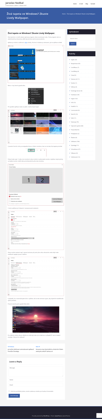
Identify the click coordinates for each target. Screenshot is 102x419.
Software (73, 141)
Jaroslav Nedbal (15, 2)
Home (64, 14)
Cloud (72, 75)
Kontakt (93, 4)
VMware (73, 153)
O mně (81, 4)
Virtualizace (74, 149)
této (26, 42)
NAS (72, 118)
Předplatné (74, 133)
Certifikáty (74, 71)
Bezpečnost (74, 63)
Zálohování (74, 157)
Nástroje (73, 122)
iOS (72, 102)
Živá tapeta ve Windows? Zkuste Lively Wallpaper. (81, 14)
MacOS (73, 114)
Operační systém (76, 126)
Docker (73, 83)
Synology (73, 145)
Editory (73, 87)
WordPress (46, 416)
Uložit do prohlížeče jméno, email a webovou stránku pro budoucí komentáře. (32, 391)
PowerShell (74, 130)
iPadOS (73, 106)
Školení (73, 137)
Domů (75, 4)
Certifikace (74, 67)
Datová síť (74, 79)
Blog (87, 4)
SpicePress (58, 416)
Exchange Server (75, 91)
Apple (72, 59)
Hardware (74, 94)
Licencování (74, 110)
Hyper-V (73, 98)
